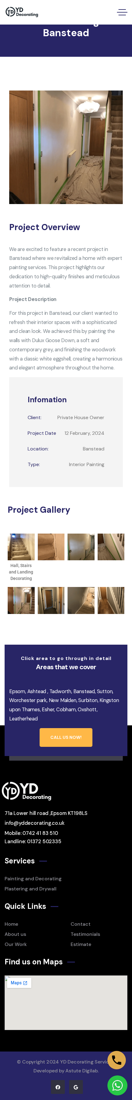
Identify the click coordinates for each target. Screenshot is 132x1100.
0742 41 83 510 (40, 833)
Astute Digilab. (82, 1070)
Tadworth (60, 691)
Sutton (105, 691)
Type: (34, 464)
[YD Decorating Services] (23, 12)
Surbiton (87, 700)
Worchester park (28, 700)
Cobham (66, 709)
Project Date (42, 433)
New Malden (62, 700)
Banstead (84, 691)
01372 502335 (44, 841)
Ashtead (36, 691)
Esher (48, 709)
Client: (34, 417)
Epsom (17, 691)
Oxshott (87, 709)
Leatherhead (23, 719)
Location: (38, 449)
